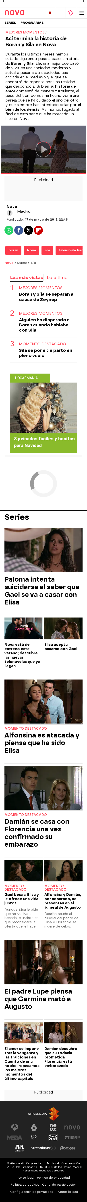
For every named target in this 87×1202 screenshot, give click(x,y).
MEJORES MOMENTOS (40, 288)
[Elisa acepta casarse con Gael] (63, 629)
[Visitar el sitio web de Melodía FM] (19, 1148)
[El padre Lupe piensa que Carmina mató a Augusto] (43, 962)
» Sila (32, 262)
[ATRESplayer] (71, 12)
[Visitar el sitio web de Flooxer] (67, 1148)
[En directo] (50, 12)
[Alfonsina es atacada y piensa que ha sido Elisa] (43, 702)
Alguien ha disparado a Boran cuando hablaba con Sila (44, 325)
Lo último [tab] (57, 277)
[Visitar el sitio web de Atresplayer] (43, 1148)
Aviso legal (25, 1177)
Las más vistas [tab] (26, 277)
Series (10, 23)
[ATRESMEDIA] (43, 1113)
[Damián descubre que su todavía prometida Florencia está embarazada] (63, 1033)
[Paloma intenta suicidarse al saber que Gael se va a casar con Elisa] (43, 550)
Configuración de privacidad (31, 1191)
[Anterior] (3, 1)
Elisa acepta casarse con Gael (60, 646)
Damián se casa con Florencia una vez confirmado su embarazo (36, 833)
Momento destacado (25, 728)
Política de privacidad (53, 1177)
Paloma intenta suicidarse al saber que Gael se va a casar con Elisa (41, 591)
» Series (20, 262)
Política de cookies (25, 1184)
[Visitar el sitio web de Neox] (53, 1127)
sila (47, 250)
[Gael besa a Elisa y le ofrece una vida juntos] (23, 871)
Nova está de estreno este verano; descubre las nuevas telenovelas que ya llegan (22, 655)
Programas (32, 23)
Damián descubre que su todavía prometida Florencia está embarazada (60, 1057)
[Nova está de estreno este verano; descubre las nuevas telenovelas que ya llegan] (23, 629)
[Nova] (23, 12)
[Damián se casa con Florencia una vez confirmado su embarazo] (43, 788)
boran (13, 250)
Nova (31, 250)
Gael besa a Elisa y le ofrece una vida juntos (21, 898)
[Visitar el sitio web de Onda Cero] (53, 1137)
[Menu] (81, 12)
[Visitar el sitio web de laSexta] (34, 1127)
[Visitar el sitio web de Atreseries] (34, 1137)
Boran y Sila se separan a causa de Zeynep (46, 297)
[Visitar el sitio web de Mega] (15, 1137)
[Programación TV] (60, 12)
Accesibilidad (68, 1191)
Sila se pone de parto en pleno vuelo (45, 353)
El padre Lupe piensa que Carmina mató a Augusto (38, 998)
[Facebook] (9, 213)
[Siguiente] (83, 1)
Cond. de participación (59, 1184)
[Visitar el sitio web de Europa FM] (72, 1137)
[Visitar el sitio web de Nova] (72, 1127)
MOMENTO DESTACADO (42, 344)
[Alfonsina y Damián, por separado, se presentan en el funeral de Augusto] (63, 871)
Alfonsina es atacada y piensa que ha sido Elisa (41, 742)
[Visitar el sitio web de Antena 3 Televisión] (15, 1127)
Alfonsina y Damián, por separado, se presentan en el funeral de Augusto (62, 901)
